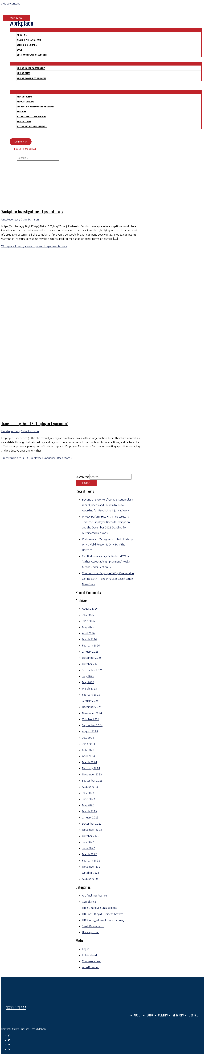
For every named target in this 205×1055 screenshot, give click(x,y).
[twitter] (10, 1040)
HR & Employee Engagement (99, 907)
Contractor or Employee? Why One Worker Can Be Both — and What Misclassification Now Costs (108, 579)
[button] (8, 162)
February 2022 (91, 860)
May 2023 (88, 805)
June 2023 (88, 798)
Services (178, 1015)
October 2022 (90, 835)
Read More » (34, 246)
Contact (194, 1015)
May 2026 (88, 627)
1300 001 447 (16, 1007)
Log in (85, 948)
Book (150, 1015)
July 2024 (88, 737)
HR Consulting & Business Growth (102, 913)
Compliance (89, 901)
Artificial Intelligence (94, 895)
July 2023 (88, 792)
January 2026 (90, 651)
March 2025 (89, 688)
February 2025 (91, 694)
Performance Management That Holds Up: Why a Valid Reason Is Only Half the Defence (108, 544)
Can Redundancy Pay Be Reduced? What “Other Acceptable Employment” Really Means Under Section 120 (106, 561)
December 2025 (92, 657)
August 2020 (90, 878)
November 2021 (92, 866)
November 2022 (92, 829)
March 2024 (89, 762)
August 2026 (90, 608)
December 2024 (92, 706)
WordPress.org (91, 967)
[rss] (9, 1049)
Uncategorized (10, 219)
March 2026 (89, 639)
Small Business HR (93, 926)
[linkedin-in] (10, 1044)
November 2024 (92, 713)
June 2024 (88, 743)
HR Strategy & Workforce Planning (103, 920)
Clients (163, 1015)
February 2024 (91, 768)
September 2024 (92, 725)
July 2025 (88, 676)
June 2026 (88, 620)
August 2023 (90, 786)
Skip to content (10, 3)
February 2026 (91, 645)
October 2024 (90, 719)
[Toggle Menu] (106, 29)
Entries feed (89, 955)
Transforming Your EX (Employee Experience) (34, 423)
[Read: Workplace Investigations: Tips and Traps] (83, 203)
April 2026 (88, 633)
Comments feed (91, 961)
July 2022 (88, 842)
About (138, 1015)
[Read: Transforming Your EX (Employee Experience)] (83, 414)
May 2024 (88, 749)
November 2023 (92, 774)
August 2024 (90, 731)
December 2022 (92, 823)
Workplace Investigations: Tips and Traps (32, 211)
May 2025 (88, 682)
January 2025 (90, 700)
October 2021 (90, 872)
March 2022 (89, 854)
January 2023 (90, 817)
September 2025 (92, 670)
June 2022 (88, 848)
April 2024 (88, 755)
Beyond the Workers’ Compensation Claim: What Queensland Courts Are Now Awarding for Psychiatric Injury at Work (108, 505)
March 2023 (89, 811)
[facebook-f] (10, 1035)
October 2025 (90, 663)
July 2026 (88, 614)
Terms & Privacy (38, 1029)
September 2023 (92, 780)
